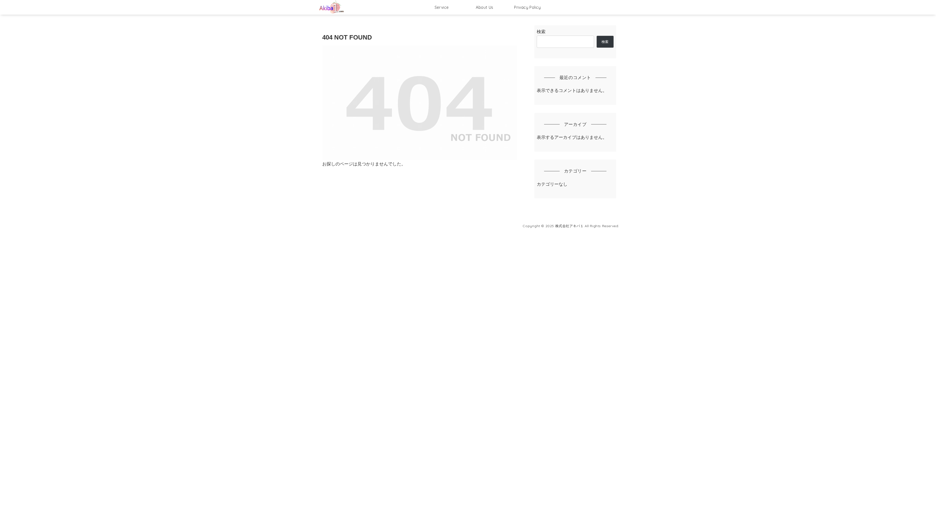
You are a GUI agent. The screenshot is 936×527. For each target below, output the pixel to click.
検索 (541, 31)
